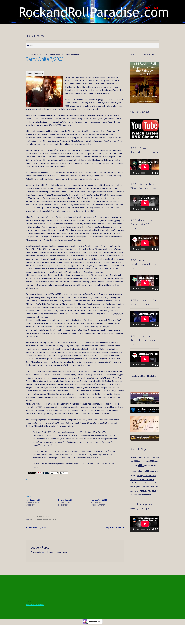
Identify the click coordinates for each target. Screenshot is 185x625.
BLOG (156, 8)
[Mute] (153, 173)
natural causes (135, 483)
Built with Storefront (35, 604)
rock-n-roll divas (149, 490)
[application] (144, 167)
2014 (156, 461)
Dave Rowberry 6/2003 (37, 527)
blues (153, 465)
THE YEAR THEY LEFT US (45, 18)
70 (141, 458)
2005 (153, 458)
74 (146, 458)
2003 (31, 519)
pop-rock (138, 486)
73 (144, 458)
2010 (139, 461)
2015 (132, 465)
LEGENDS (65, 18)
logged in (46, 551)
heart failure (148, 479)
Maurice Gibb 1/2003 (65, 500)
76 (148, 458)
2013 (152, 461)
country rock (142, 476)
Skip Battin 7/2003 (114, 527)
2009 (136, 461)
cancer (144, 470)
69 (139, 458)
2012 (148, 461)
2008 (131, 461)
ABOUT (147, 8)
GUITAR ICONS (79, 18)
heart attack (136, 479)
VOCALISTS (95, 18)
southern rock (135, 494)
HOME (28, 18)
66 (133, 458)
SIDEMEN (108, 18)
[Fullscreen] (156, 173)
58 (35, 519)
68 (136, 458)
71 (142, 458)
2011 (144, 461)
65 (131, 458)
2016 (136, 465)
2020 (148, 465)
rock (136, 490)
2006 (157, 458)
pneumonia (153, 483)
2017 (141, 465)
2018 (145, 465)
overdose (144, 483)
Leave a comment (72, 54)
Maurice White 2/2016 (99, 500)
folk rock (151, 475)
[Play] (133, 173)
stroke (142, 494)
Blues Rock (134, 471)
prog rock (146, 486)
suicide (148, 494)
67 (135, 458)
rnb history (53, 519)
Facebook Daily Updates (143, 375)
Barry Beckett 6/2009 (33, 500)
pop (131, 486)
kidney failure (42, 519)
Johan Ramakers (56, 54)
